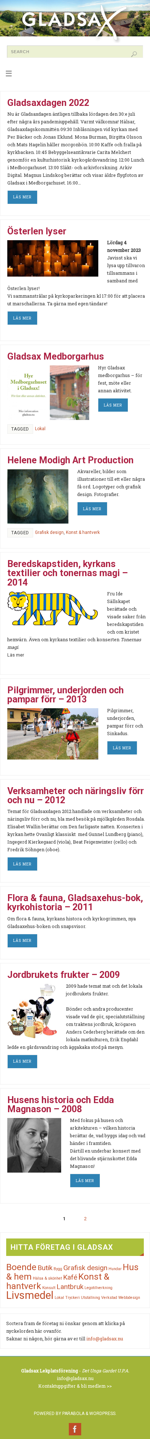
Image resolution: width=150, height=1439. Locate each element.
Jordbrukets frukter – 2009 (63, 975)
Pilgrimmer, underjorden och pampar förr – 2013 (65, 695)
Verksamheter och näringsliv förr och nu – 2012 (75, 795)
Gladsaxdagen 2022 (48, 103)
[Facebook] (75, 1429)
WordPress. (103, 1413)
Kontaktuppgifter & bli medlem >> (75, 1386)
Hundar (115, 1268)
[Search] (134, 54)
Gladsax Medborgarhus (55, 356)
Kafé (70, 1277)
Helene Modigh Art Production (70, 460)
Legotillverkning (98, 1287)
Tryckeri (72, 1297)
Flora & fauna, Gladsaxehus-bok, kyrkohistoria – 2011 (75, 902)
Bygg (58, 1268)
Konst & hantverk (83, 532)
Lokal (40, 428)
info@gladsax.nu (104, 1338)
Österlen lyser (36, 231)
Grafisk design (49, 532)
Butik (45, 1268)
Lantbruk (69, 1287)
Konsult (48, 1287)
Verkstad (109, 1297)
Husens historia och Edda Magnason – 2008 (60, 1104)
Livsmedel (30, 1295)
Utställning (90, 1297)
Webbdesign (129, 1297)
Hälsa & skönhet (47, 1278)
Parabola (73, 1413)
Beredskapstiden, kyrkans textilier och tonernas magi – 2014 (67, 573)
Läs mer (22, 196)
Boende (21, 1267)
